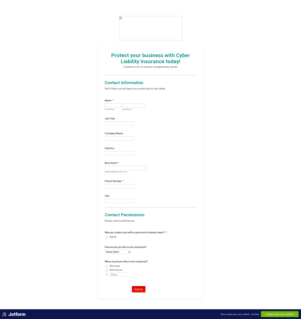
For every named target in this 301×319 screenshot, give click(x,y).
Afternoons (116, 270)
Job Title (110, 118)
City (107, 195)
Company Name (114, 133)
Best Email (112, 163)
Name (109, 100)
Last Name (127, 109)
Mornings (115, 265)
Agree (113, 236)
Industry (109, 148)
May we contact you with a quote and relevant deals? (136, 232)
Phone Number (114, 181)
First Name (110, 109)
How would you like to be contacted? (126, 247)
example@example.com (116, 172)
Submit (139, 289)
